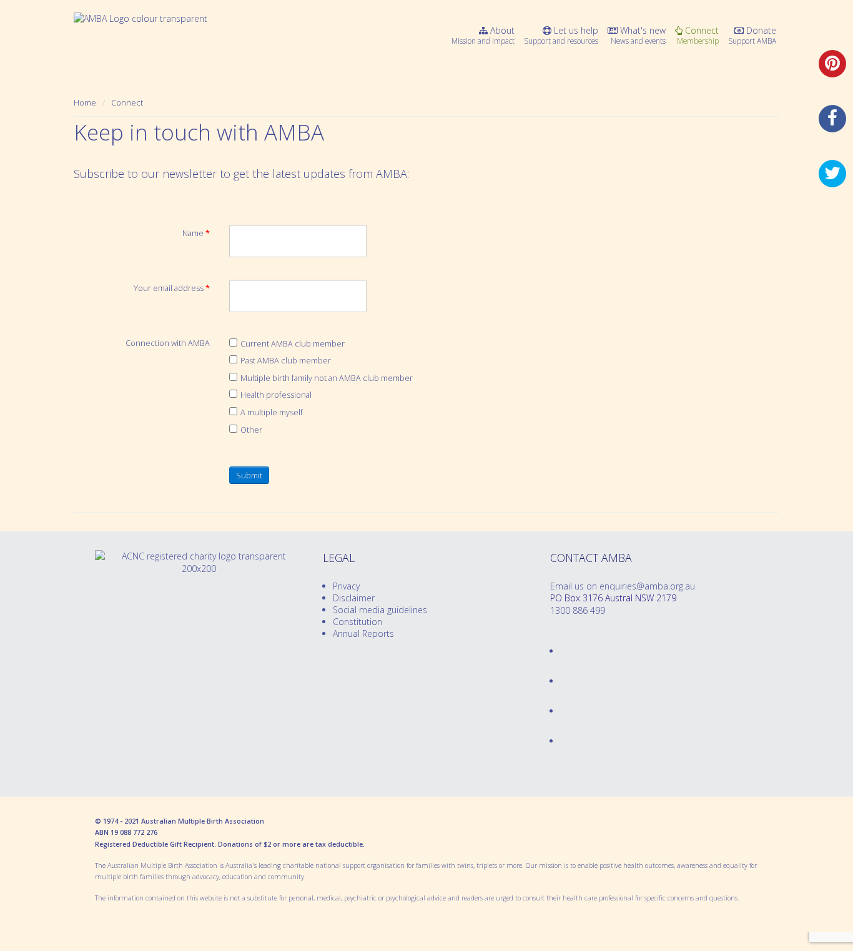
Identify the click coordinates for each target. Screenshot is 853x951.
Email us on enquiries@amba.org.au (622, 586)
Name (196, 233)
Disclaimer (354, 598)
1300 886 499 (577, 610)
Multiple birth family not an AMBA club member (326, 378)
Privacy (346, 586)
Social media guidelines (380, 610)
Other (251, 430)
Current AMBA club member (292, 343)
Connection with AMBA (168, 343)
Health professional (276, 395)
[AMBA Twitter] (561, 681)
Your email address (172, 288)
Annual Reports (363, 633)
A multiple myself (271, 412)
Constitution (357, 622)
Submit (249, 475)
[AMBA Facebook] (561, 651)
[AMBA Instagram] (561, 741)
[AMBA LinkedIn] (561, 711)
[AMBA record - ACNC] (199, 568)
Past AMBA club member (285, 360)
